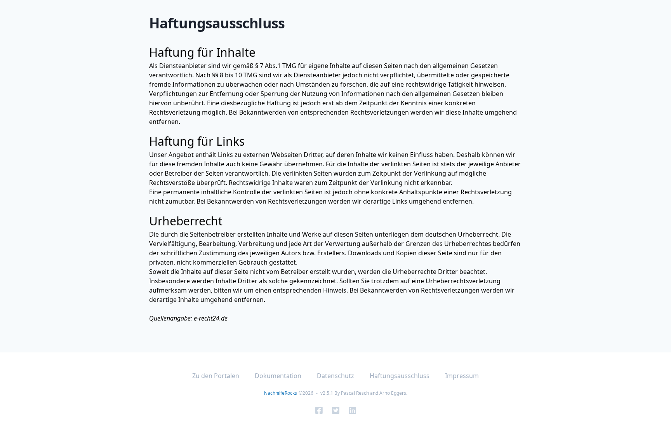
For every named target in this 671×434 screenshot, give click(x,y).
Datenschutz (335, 375)
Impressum (462, 375)
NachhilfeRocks (280, 393)
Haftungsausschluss (399, 375)
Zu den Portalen (215, 375)
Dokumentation (278, 375)
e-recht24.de (211, 318)
